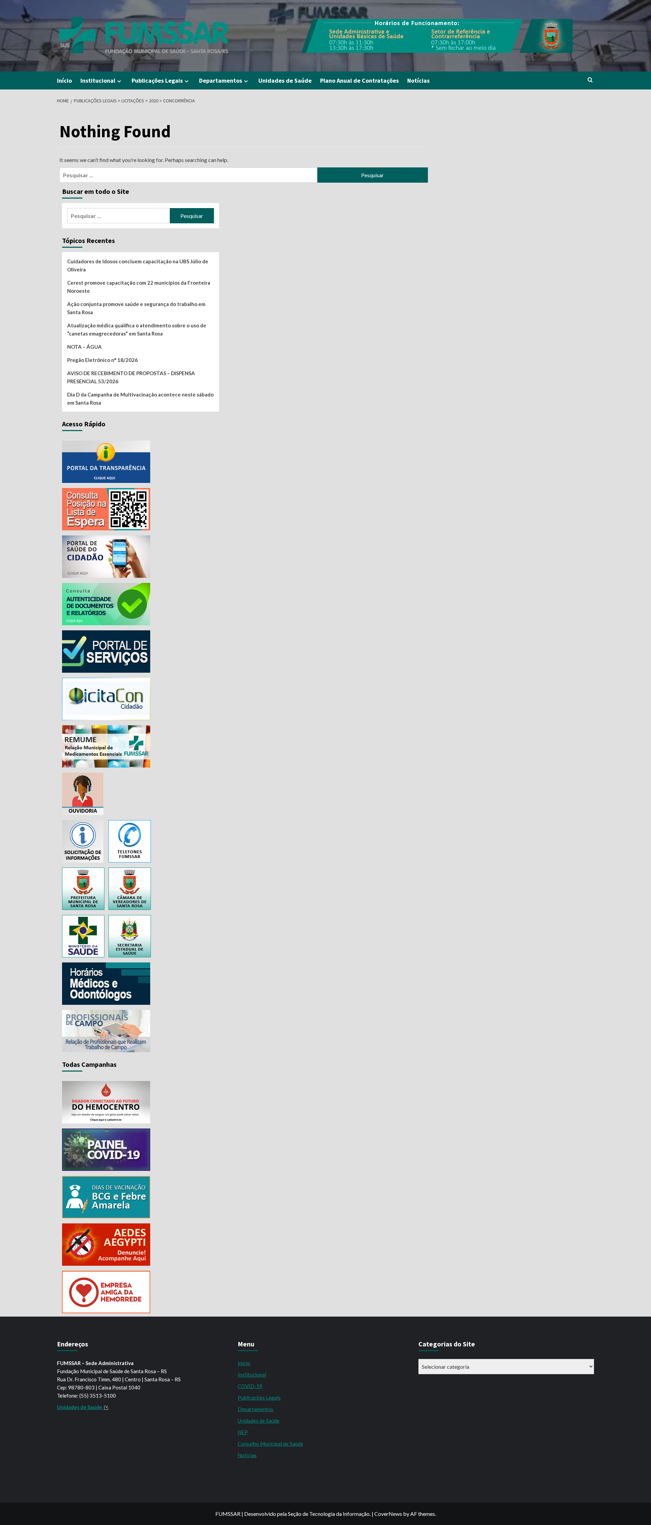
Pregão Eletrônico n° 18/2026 (102, 360)
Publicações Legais (157, 80)
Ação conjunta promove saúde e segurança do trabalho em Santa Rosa (136, 308)
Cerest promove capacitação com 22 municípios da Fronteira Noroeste (138, 287)
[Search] (590, 80)
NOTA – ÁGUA (84, 347)
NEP (243, 1432)
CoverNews (388, 1513)
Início (64, 80)
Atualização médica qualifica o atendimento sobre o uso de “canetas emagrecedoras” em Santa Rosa (136, 329)
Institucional (97, 80)
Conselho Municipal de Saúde (270, 1444)
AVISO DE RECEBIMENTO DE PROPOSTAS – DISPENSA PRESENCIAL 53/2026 (131, 377)
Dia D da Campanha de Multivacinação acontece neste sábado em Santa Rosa (140, 398)
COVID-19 (250, 1386)
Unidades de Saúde (285, 80)
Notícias (418, 80)
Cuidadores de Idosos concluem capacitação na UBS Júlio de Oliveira (137, 265)
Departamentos (220, 80)
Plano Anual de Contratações (359, 80)
